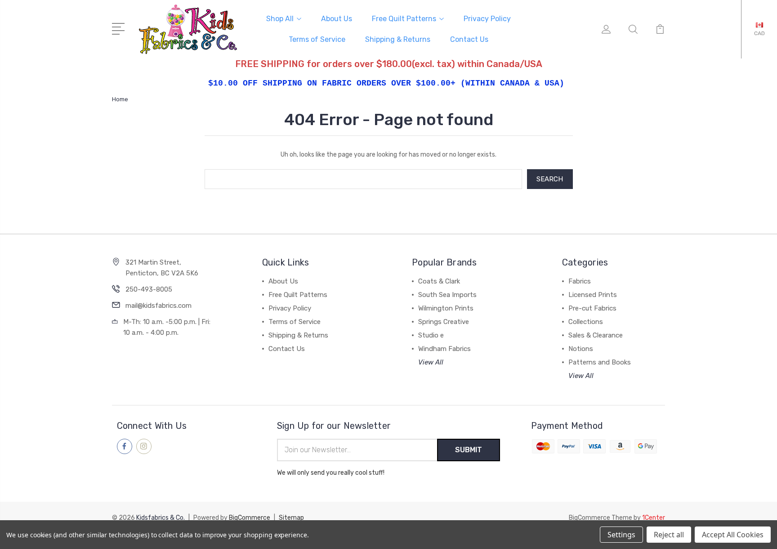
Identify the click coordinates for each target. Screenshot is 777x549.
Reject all (669, 535)
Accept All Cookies (733, 535)
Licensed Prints (592, 295)
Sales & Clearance (595, 335)
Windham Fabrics (444, 349)
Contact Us (469, 39)
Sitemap (291, 518)
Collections (585, 322)
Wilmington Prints (445, 308)
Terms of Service (317, 39)
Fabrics (579, 281)
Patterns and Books (599, 362)
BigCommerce (249, 518)
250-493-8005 (148, 289)
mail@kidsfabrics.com (158, 306)
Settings (621, 535)
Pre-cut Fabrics (592, 308)
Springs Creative (443, 322)
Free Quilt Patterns (404, 18)
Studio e (431, 335)
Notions (580, 349)
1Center (653, 518)
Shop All (280, 18)
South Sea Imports (447, 295)
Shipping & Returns (397, 39)
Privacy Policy (487, 18)
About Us (336, 18)
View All (430, 362)
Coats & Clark (439, 281)
